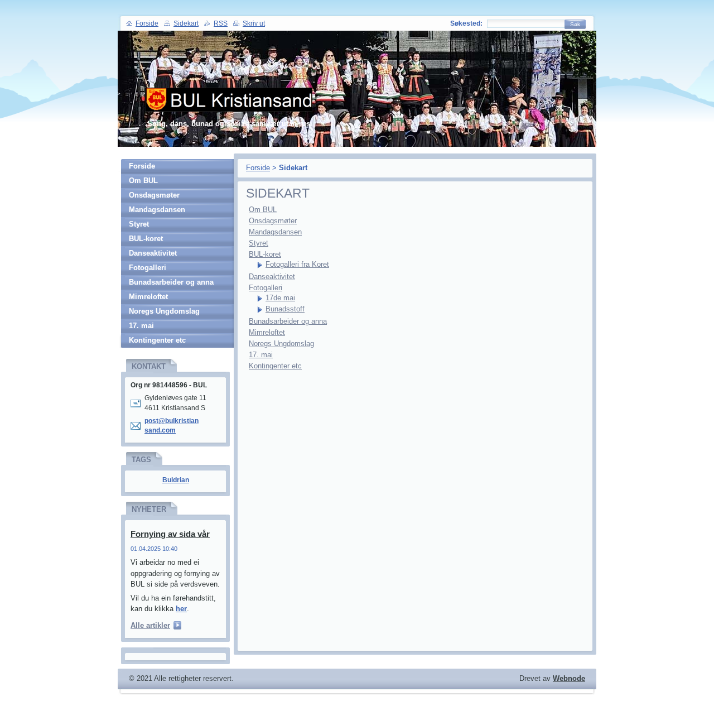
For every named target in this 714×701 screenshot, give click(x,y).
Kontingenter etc (275, 366)
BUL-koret (265, 254)
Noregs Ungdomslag (281, 343)
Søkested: (466, 23)
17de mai (280, 298)
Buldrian (175, 479)
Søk (575, 24)
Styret (258, 243)
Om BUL (263, 209)
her (181, 608)
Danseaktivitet (272, 276)
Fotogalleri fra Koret (297, 264)
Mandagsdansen (275, 232)
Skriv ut (254, 23)
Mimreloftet (267, 332)
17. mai (261, 354)
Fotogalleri (265, 288)
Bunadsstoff (285, 309)
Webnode (569, 678)
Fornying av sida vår (170, 534)
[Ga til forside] (228, 105)
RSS (221, 23)
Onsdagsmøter (273, 221)
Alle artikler (150, 625)
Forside (258, 168)
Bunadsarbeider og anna (288, 321)
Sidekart (186, 23)
